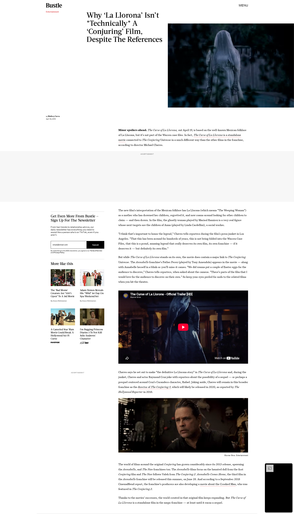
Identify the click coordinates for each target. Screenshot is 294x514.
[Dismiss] (289, 466)
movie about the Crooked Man (218, 484)
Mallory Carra (54, 116)
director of (154, 387)
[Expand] (268, 466)
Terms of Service (96, 251)
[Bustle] (54, 5)
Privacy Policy (59, 253)
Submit (95, 244)
